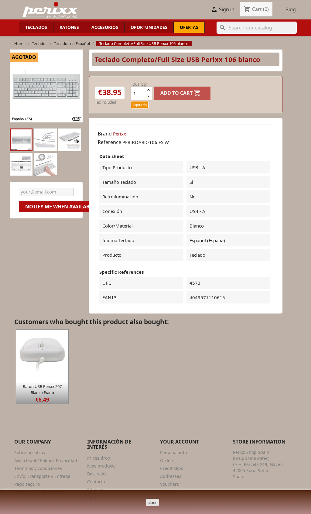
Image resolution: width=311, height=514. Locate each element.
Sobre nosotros (29, 452)
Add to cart (180, 93)
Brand (105, 134)
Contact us (98, 482)
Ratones (69, 27)
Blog (290, 9)
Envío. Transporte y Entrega (42, 476)
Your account (179, 441)
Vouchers (169, 484)
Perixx (119, 134)
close (153, 502)
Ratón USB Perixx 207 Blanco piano (42, 389)
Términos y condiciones (38, 468)
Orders (167, 460)
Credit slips (171, 468)
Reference (109, 142)
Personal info (173, 452)
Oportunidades (149, 27)
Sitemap (95, 489)
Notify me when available (60, 206)
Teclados (36, 27)
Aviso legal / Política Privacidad (45, 460)
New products (101, 466)
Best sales (97, 474)
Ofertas (189, 27)
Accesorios (104, 27)
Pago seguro (27, 484)
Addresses (170, 476)
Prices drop (98, 458)
